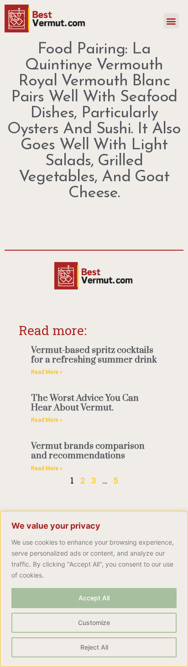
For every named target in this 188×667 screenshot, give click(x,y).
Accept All (94, 598)
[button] (171, 20)
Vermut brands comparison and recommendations (88, 451)
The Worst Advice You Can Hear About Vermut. (85, 403)
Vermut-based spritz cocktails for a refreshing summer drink (94, 355)
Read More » (47, 372)
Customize (94, 622)
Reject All (94, 647)
